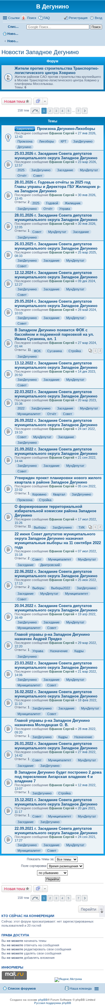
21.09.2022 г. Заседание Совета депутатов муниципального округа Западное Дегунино (56, 451)
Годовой (52, 203)
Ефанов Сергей (61, 133)
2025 (21, 170)
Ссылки (14, 18)
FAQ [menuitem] (46, 18)
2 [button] (50, 110)
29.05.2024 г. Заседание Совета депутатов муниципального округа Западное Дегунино (56, 303)
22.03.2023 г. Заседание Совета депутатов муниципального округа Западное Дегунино (56, 394)
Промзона (25, 141)
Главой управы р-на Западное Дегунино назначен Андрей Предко (52, 636)
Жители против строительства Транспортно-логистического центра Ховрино (57, 70)
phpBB (43, 999)
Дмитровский (50, 565)
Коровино (39, 494)
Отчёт (22, 175)
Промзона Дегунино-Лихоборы (66, 128)
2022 (21, 408)
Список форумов (14, 26)
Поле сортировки (34, 866)
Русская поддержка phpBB (52, 1003)
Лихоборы (46, 141)
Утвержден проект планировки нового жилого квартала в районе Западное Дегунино (58, 480)
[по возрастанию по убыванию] (52, 872)
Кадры (79, 651)
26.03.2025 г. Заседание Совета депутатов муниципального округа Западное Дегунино (56, 246)
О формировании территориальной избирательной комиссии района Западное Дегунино (55, 510)
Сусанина (54, 351)
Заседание (65, 170)
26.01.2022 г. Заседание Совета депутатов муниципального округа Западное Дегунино (56, 745)
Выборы (40, 527)
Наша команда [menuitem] (81, 988)
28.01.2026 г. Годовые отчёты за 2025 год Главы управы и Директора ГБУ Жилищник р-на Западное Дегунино (58, 186)
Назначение (59, 651)
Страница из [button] (35, 111)
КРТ (63, 141)
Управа (64, 208)
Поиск (31, 18)
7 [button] (78, 110)
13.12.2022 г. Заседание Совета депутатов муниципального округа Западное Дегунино (56, 365)
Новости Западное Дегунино (13, 41)
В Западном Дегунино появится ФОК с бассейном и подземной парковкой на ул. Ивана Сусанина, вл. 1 (54, 334)
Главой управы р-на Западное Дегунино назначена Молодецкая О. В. (52, 722)
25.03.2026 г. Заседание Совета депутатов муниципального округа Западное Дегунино (56, 155)
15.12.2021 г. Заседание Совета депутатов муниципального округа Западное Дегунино (56, 802)
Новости (13, 33)
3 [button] (56, 110)
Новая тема (14, 101)
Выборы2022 (60, 588)
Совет (37, 175)
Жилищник (72, 203)
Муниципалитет (29, 414)
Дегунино (24, 147)
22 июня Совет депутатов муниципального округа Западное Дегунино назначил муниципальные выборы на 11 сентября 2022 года (58, 540)
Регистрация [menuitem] (78, 18)
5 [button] (68, 110)
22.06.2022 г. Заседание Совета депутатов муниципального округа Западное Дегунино (56, 573)
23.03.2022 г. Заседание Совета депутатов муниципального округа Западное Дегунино (56, 665)
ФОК (37, 351)
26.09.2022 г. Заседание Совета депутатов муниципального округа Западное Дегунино (56, 422)
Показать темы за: (41, 859)
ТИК (81, 527)
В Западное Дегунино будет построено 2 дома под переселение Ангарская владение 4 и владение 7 (58, 776)
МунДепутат (89, 170)
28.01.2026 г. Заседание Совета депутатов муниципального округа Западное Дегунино (56, 217)
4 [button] (62, 110)
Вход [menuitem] (98, 18)
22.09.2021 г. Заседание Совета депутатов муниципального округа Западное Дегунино (56, 830)
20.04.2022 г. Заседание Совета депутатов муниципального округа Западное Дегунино (56, 608)
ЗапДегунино (82, 141)
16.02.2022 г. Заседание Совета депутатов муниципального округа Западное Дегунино (56, 694)
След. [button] (85, 111)
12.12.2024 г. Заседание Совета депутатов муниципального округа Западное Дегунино (56, 274)
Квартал (59, 494)
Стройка (75, 351)
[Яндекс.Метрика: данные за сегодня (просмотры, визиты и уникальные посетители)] (68, 979)
